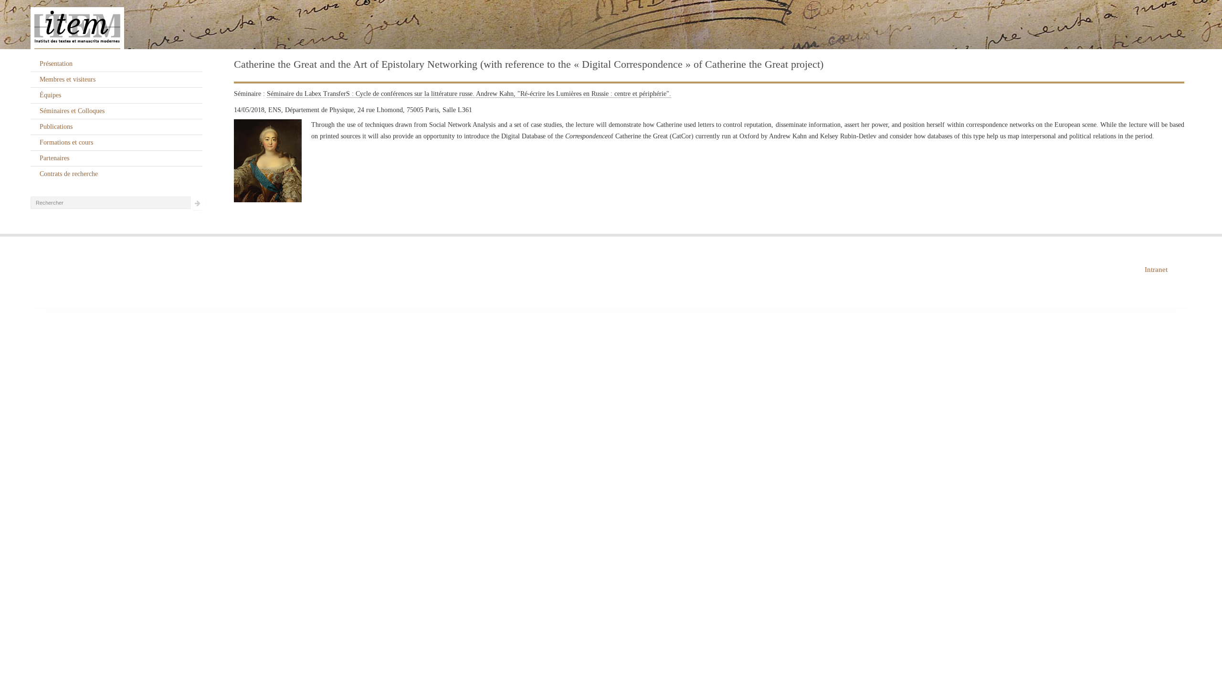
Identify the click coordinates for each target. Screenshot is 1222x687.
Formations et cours (66, 142)
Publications (56, 126)
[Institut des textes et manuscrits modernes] (611, 25)
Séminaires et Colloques (72, 110)
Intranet (1156, 269)
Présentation (56, 63)
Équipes (50, 95)
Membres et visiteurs (67, 79)
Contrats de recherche (69, 173)
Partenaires (54, 158)
